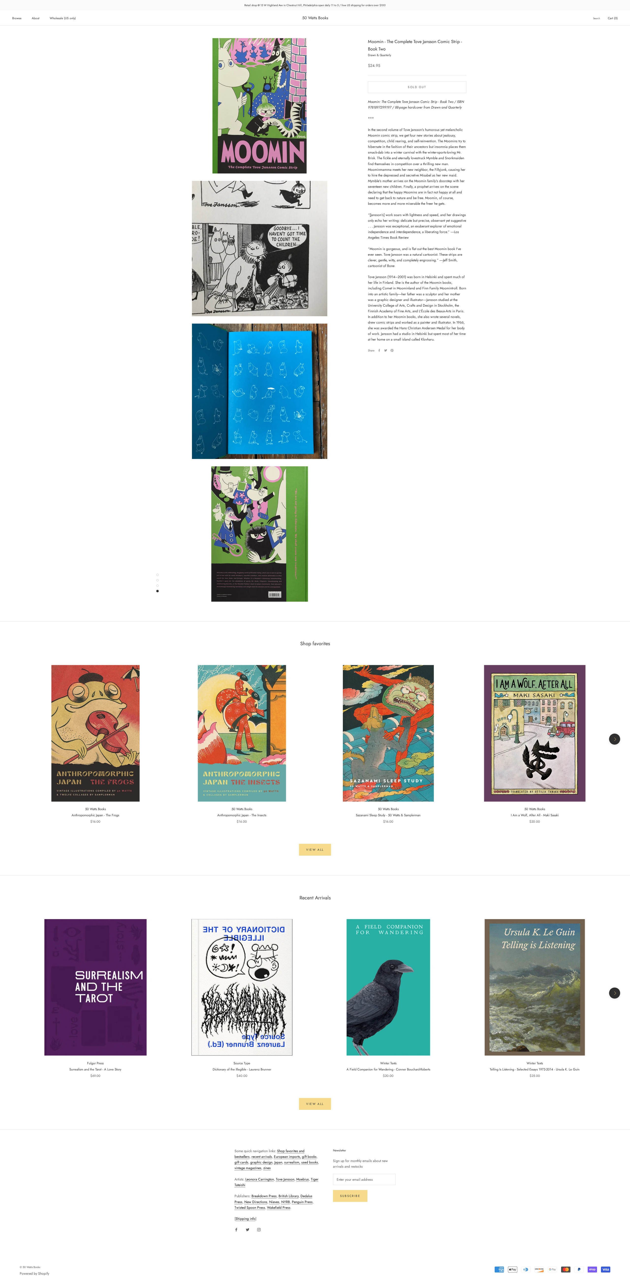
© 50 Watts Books (30, 1267)
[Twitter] (385, 350)
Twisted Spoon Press (250, 1207)
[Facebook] (379, 350)
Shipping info (245, 1218)
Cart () (613, 18)
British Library (289, 1195)
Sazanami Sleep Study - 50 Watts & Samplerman (388, 815)
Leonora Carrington (259, 1179)
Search (596, 18)
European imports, (287, 1156)
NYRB (285, 1201)
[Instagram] (259, 1229)
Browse (16, 18)
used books (309, 1162)
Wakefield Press (278, 1207)
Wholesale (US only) (63, 18)
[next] (614, 739)
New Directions (255, 1201)
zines (267, 1167)
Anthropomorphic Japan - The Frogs (95, 815)
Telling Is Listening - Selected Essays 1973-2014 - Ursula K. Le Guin (535, 1069)
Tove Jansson (285, 1179)
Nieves (274, 1201)
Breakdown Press (264, 1195)
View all (315, 850)
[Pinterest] (392, 350)
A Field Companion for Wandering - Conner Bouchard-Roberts (388, 1069)
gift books (309, 1156)
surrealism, (292, 1162)
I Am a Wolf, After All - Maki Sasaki (535, 815)
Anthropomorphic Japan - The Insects (241, 815)
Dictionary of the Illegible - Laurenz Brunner (242, 1069)
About (35, 18)
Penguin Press (302, 1201)
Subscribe (350, 1196)
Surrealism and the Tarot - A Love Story (95, 1069)
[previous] (15, 739)
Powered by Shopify (34, 1273)
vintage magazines (248, 1167)
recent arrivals (262, 1156)
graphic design (261, 1162)
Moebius (302, 1179)
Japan (278, 1162)
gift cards (241, 1162)
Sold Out (417, 87)
